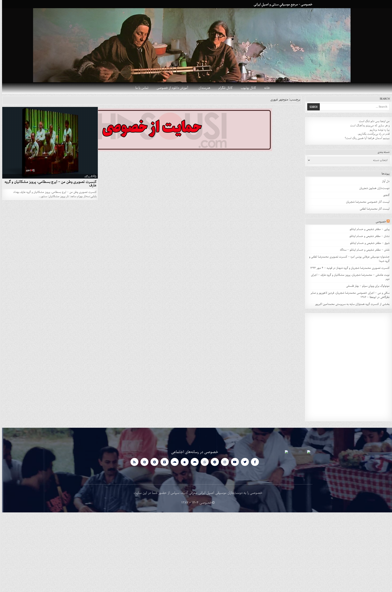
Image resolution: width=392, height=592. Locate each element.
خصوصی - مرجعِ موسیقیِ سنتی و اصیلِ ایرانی (281, 4)
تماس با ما (139, 88)
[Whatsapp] (203, 462)
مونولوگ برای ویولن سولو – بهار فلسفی (366, 286)
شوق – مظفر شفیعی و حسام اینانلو (368, 243)
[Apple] (183, 462)
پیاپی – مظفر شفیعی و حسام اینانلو (368, 229)
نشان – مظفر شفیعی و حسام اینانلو (367, 236)
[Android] (193, 462)
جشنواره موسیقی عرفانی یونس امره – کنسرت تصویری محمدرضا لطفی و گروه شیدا (347, 258)
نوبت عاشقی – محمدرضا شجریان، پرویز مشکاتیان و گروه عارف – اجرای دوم (348, 277)
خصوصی (379, 221)
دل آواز (384, 181)
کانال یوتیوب (246, 88)
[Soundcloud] (173, 462)
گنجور (384, 195)
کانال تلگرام (223, 88)
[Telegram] (213, 462)
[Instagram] (223, 462)
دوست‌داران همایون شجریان (372, 188)
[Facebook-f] (253, 462)
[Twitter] (243, 462)
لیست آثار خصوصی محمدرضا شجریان (366, 202)
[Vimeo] (162, 462)
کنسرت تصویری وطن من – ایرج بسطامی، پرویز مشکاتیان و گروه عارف (49, 183)
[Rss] (132, 462)
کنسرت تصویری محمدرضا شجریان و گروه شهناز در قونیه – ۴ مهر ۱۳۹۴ (347, 268)
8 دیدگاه (86, 176)
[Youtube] (233, 462)
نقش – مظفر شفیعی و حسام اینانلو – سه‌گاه (363, 250)
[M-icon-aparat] (142, 462)
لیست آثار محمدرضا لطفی (373, 209)
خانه (265, 88)
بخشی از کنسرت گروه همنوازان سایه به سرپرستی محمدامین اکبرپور (350, 304)
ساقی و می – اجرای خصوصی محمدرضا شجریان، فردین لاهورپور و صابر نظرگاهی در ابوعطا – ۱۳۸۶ (348, 295)
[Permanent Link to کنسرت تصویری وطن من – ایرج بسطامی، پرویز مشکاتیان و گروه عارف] (48, 143)
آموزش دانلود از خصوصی (170, 88)
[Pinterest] (152, 462)
